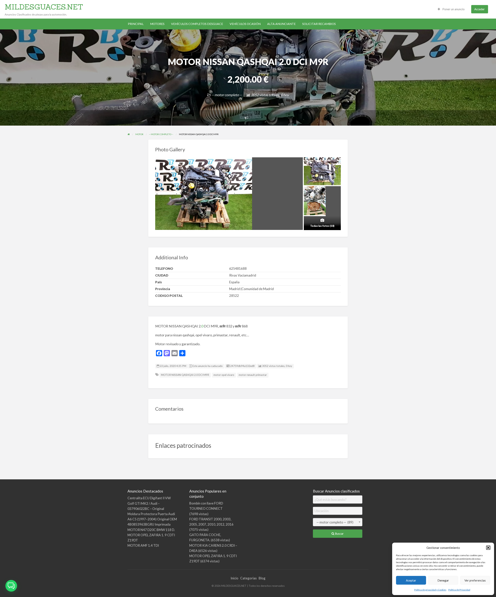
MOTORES (157, 24)
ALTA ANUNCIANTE (281, 24)
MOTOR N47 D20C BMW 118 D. (151, 530)
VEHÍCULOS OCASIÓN (245, 24)
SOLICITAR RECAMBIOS (319, 24)
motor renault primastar (253, 374)
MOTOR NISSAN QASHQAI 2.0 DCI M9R (185, 374)
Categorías (248, 578)
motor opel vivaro (224, 374)
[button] (488, 548)
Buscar (339, 533)
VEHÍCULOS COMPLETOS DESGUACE (197, 24)
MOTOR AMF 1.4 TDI (143, 545)
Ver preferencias (475, 580)
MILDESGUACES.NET (44, 6)
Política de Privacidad (459, 589)
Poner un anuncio (453, 9)
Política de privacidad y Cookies (430, 589)
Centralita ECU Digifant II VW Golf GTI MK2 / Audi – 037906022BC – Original (149, 503)
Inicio (234, 578)
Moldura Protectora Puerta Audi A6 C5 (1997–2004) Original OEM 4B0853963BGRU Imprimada (152, 519)
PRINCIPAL (136, 24)
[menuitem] (451, 9)
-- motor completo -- (227, 95)
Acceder (479, 9)
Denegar (443, 580)
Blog (262, 578)
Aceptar (411, 580)
